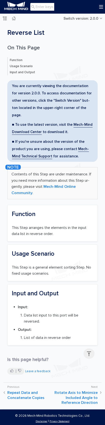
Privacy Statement (59, 421)
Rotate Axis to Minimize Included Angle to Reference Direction (76, 397)
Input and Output (22, 72)
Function (16, 60)
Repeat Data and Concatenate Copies (25, 395)
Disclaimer (41, 421)
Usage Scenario (21, 66)
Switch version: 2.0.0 (80, 18)
